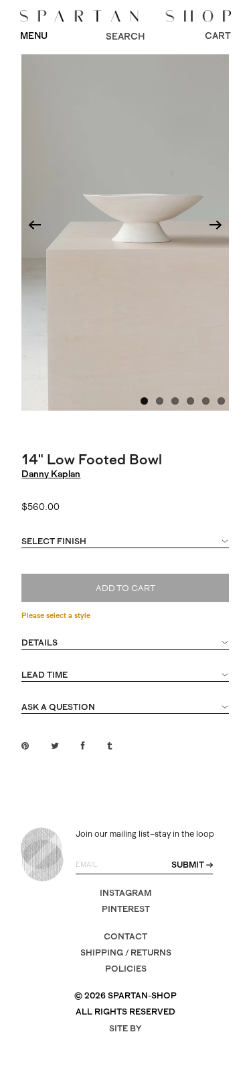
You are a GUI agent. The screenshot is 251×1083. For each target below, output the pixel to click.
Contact (125, 936)
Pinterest (126, 909)
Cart (218, 35)
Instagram (125, 893)
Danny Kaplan (50, 473)
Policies (126, 969)
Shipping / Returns (125, 952)
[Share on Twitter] (55, 746)
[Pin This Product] (25, 746)
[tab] (125, 547)
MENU (34, 35)
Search (125, 36)
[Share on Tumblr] (109, 746)
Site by (125, 1028)
